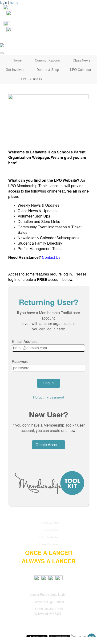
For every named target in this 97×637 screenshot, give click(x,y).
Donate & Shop (47, 69)
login (3, 2)
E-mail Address (24, 341)
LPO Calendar (80, 69)
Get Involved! (15, 69)
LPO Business (31, 79)
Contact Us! (51, 257)
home (14, 2)
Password (20, 361)
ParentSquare (48, 544)
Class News (81, 60)
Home (17, 60)
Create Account (48, 444)
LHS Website (48, 537)
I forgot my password (48, 397)
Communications (47, 60)
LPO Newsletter (49, 523)
